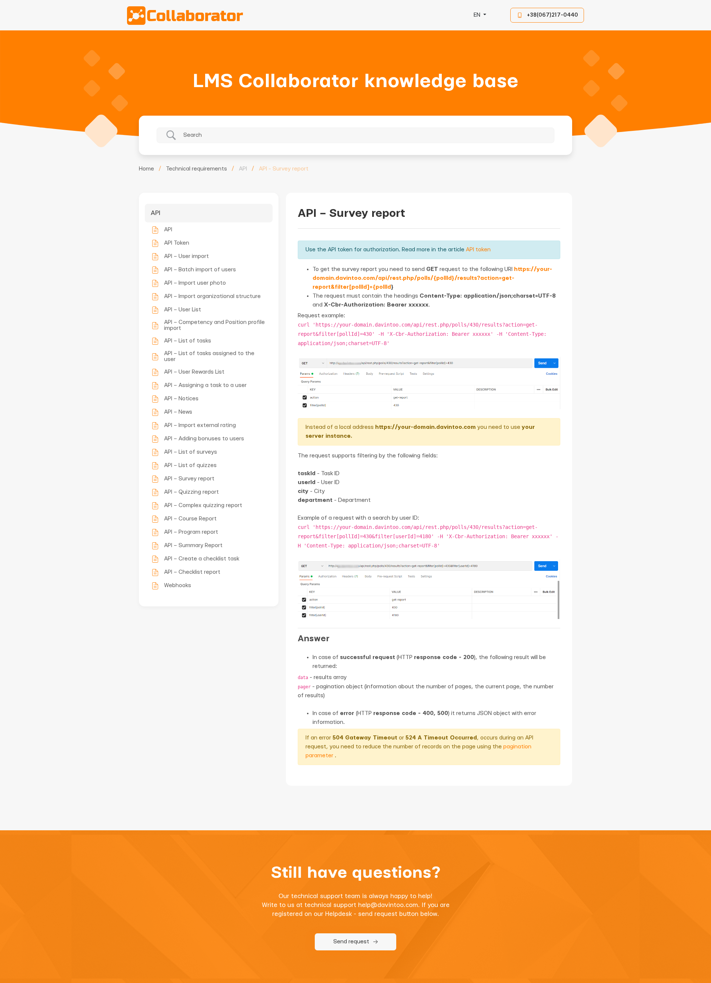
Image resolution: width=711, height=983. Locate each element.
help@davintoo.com (388, 905)
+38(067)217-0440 (552, 15)
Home (146, 169)
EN (478, 15)
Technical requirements (196, 169)
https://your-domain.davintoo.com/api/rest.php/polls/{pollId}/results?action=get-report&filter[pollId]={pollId (432, 278)
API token (478, 249)
